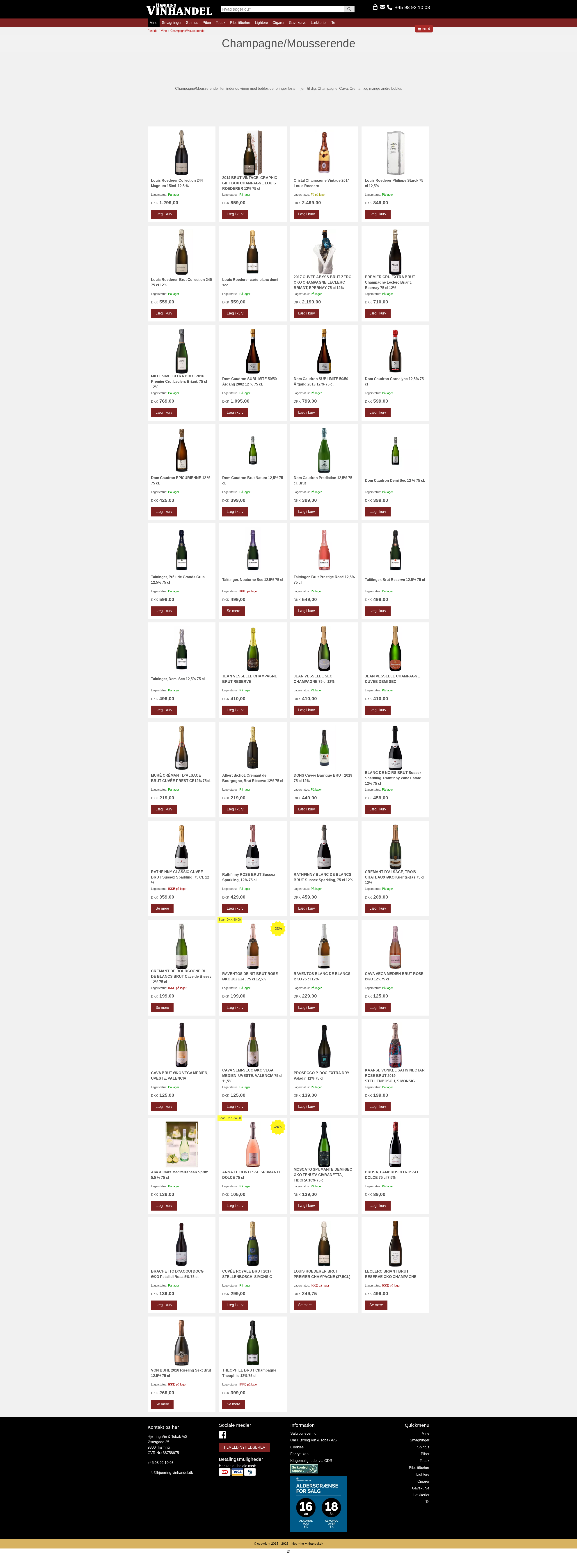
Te (333, 23)
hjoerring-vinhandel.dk (307, 1543)
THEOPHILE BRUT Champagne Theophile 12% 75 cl (249, 1373)
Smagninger (171, 23)
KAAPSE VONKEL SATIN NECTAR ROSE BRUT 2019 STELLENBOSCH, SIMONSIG (395, 1075)
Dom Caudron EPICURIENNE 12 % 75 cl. (180, 480)
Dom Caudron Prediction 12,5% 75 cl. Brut (323, 480)
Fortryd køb (299, 1454)
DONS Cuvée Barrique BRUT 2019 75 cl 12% (323, 778)
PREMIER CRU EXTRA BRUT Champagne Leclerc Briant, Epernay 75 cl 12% (390, 282)
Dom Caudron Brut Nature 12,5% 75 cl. (252, 480)
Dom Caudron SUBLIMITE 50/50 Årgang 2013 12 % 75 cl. (321, 381)
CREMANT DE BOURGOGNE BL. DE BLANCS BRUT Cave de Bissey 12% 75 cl (181, 976)
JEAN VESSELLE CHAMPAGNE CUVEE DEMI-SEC (392, 679)
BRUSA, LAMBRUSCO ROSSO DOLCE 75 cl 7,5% (391, 1174)
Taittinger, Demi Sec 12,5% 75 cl (178, 679)
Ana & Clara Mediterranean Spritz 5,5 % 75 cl (179, 1174)
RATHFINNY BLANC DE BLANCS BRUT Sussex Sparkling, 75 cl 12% (323, 877)
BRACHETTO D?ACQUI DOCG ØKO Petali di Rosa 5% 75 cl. (177, 1274)
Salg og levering (303, 1433)
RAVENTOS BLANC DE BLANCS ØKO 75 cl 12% (322, 976)
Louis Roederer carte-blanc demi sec (250, 282)
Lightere (261, 23)
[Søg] (349, 9)
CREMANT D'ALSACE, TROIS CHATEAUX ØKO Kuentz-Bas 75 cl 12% (394, 877)
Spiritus (192, 23)
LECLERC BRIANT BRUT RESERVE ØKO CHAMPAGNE (391, 1274)
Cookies (297, 1447)
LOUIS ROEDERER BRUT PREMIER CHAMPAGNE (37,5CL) (322, 1274)
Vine (153, 23)
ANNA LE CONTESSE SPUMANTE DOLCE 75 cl (251, 1174)
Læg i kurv (164, 214)
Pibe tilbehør (240, 23)
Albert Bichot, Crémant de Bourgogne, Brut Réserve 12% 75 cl (252, 778)
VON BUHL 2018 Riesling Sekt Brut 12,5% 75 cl (181, 1373)
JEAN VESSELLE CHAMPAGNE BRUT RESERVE (249, 679)
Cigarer (278, 23)
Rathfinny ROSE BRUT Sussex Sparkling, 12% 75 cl (248, 877)
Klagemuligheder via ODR (311, 1461)
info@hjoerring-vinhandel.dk (170, 1473)
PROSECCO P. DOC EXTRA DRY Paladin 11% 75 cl (321, 1075)
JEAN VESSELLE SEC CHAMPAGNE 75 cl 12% (314, 679)
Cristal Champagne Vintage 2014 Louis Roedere (322, 183)
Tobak (220, 23)
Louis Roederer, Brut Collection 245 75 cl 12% (181, 282)
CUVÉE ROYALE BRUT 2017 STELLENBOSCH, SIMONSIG (247, 1274)
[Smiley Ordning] (304, 1470)
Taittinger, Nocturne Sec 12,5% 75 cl (252, 580)
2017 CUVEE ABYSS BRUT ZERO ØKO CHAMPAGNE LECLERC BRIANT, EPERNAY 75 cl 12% (322, 282)
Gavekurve (297, 23)
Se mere (233, 611)
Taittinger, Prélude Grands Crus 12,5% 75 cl (178, 579)
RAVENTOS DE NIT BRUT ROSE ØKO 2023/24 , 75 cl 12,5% (250, 976)
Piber (207, 23)
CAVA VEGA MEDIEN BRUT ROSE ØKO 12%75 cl (394, 976)
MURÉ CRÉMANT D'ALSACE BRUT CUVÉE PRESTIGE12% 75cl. (181, 778)
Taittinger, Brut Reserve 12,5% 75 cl (395, 580)
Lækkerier (319, 23)
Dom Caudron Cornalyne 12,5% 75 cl (394, 381)
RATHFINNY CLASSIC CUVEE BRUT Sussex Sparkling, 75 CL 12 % (180, 877)
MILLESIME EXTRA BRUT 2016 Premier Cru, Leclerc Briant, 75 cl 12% (179, 381)
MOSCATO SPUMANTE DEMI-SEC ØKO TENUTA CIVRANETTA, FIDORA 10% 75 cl (323, 1175)
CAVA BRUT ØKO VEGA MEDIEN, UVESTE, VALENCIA (179, 1075)
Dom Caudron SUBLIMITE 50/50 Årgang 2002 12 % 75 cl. (249, 381)
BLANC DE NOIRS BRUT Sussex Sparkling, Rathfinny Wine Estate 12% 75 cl (393, 778)
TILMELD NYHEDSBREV (244, 1447)
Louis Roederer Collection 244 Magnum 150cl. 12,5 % (177, 183)
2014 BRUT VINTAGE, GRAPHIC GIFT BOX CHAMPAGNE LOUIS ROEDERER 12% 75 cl (249, 183)
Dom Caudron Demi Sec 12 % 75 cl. (395, 480)
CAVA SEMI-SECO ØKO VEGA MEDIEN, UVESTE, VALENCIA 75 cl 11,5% (252, 1075)
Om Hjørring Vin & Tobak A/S (313, 1440)
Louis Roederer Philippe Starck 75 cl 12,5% (394, 183)
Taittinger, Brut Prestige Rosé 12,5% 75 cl (324, 579)
